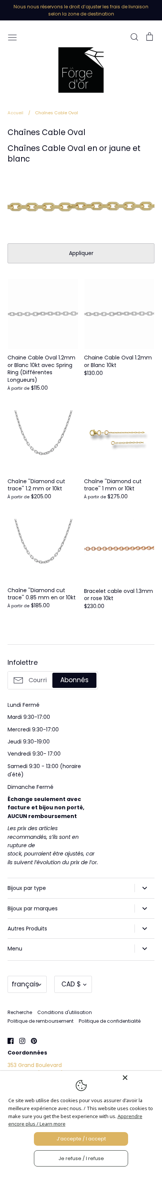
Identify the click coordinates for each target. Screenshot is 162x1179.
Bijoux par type (27, 888)
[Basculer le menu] (12, 37)
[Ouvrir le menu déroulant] (144, 888)
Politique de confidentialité (110, 1021)
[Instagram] (19, 1040)
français (25, 984)
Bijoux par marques (33, 908)
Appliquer (81, 253)
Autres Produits (27, 928)
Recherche (20, 1012)
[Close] (140, 1077)
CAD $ (71, 984)
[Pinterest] (31, 1040)
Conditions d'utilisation (64, 1012)
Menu (15, 948)
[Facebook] (8, 1040)
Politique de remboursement (40, 1021)
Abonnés (74, 679)
